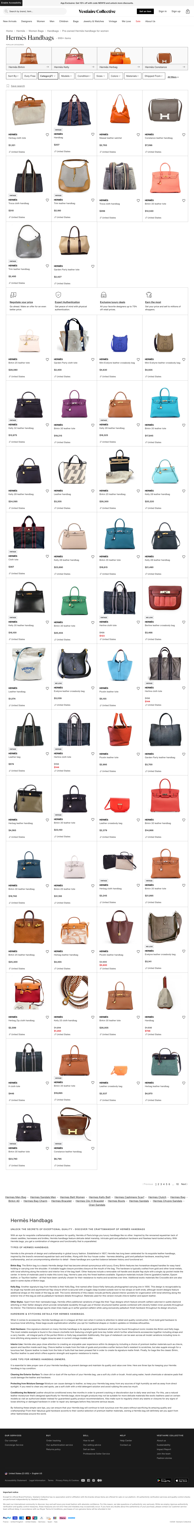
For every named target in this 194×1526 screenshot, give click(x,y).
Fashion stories (164, 1458)
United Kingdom (17, 1522)
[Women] (47, 21)
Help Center (126, 1440)
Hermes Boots (116, 1201)
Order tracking (53, 1440)
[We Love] (133, 21)
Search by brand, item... (21, 11)
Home (9, 31)
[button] (188, 11)
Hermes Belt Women (72, 1197)
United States (30, 1522)
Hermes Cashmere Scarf (129, 1197)
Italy (56, 1522)
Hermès (20, 31)
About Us (150, 21)
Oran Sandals (97, 1205)
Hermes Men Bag (15, 1197)
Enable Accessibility (11, 2)
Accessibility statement (16, 1480)
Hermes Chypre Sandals (167, 1201)
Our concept (11, 1440)
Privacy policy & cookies (67, 1480)
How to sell (88, 1440)
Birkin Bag (16, 1265)
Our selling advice (92, 1445)
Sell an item (145, 11)
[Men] (57, 21)
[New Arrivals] (19, 21)
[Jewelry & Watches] (106, 21)
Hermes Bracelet (61, 1201)
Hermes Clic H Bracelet (90, 1201)
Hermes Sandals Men (43, 1197)
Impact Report (164, 1449)
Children (63, 21)
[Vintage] (119, 21)
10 (177, 1184)
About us (161, 1440)
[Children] (70, 21)
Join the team (164, 1453)
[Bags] (81, 21)
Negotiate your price (21, 302)
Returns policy (53, 1449)
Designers (26, 21)
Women (41, 21)
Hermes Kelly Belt (100, 1197)
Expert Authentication (67, 302)
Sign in (163, 11)
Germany (41, 1522)
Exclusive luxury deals (112, 302)
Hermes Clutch (157, 1197)
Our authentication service (59, 1445)
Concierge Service (14, 1445)
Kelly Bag (15, 1286)
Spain (50, 1522)
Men (52, 21)
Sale (138, 21)
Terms (50, 1480)
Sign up (176, 11)
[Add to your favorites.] (47, 135)
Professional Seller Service (96, 1453)
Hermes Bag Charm (35, 1201)
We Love (126, 21)
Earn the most (153, 302)
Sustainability (163, 1445)
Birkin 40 (14, 1201)
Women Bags (36, 31)
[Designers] (34, 21)
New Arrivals (9, 21)
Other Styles (17, 1301)
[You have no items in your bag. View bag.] (188, 11)
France (5, 1522)
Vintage (113, 21)
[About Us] (157, 21)
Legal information (37, 1480)
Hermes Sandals (139, 1201)
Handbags (53, 31)
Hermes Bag (177, 1197)
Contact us (125, 1445)
